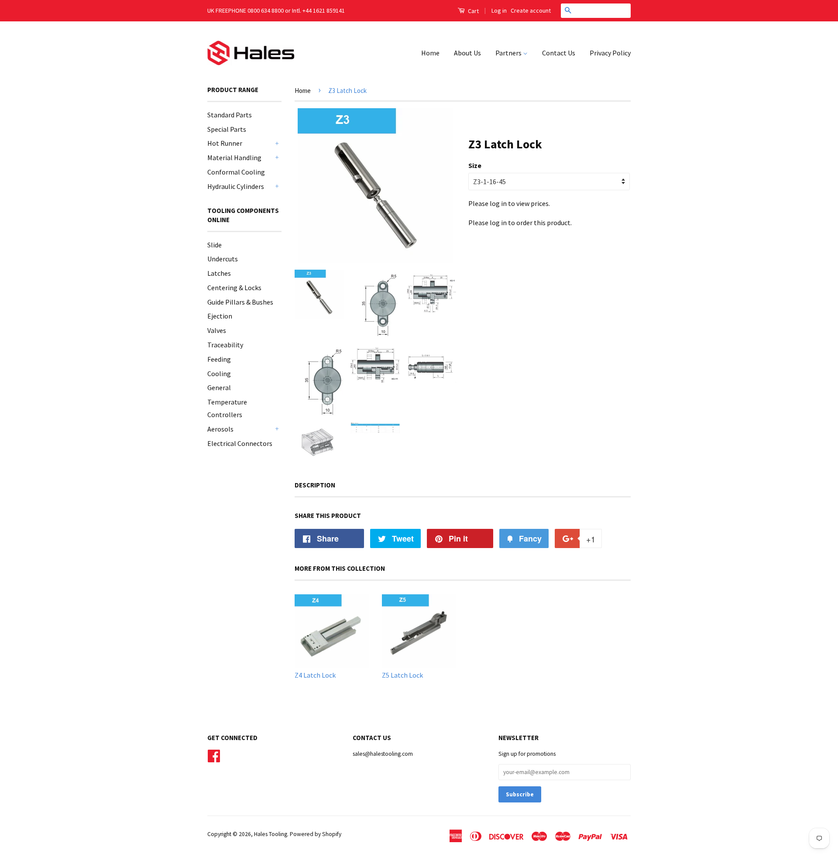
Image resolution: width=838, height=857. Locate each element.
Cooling (219, 373)
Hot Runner (224, 143)
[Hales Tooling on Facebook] (213, 755)
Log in (499, 10)
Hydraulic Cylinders (235, 186)
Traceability (225, 344)
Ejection (219, 316)
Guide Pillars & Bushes (240, 302)
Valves (216, 330)
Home (430, 52)
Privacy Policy (610, 52)
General (219, 387)
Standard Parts (229, 114)
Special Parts (226, 129)
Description (315, 485)
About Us (467, 52)
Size (474, 165)
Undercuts (222, 258)
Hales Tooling (270, 834)
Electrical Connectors (239, 443)
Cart (473, 11)
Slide (214, 244)
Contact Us (558, 52)
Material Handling (234, 157)
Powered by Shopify (315, 834)
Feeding (219, 359)
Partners (509, 52)
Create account (531, 10)
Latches (219, 273)
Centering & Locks (234, 287)
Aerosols (220, 429)
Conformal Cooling (236, 172)
